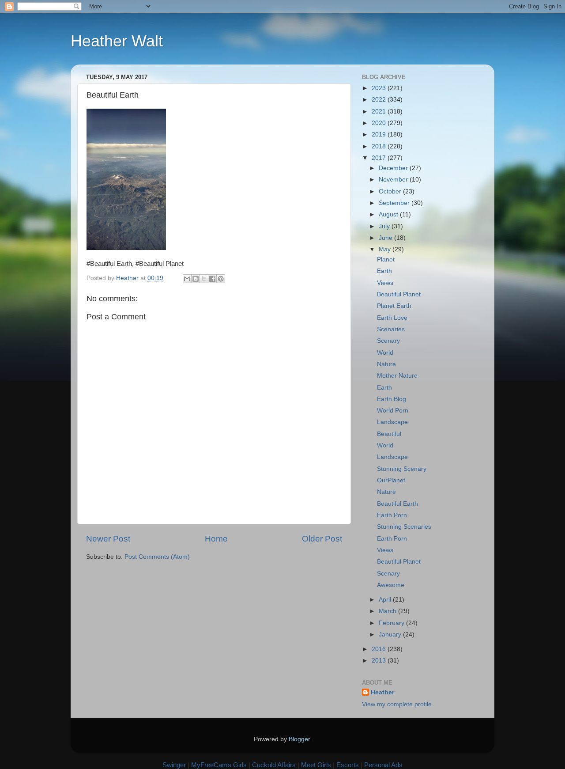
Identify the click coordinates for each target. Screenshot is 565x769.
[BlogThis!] (195, 278)
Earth (384, 271)
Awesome (390, 585)
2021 (380, 111)
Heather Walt (117, 41)
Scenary (388, 340)
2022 (380, 99)
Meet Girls (316, 765)
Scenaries (391, 329)
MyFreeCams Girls (219, 765)
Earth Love (392, 317)
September (395, 203)
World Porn (392, 410)
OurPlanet (391, 480)
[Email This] (187, 278)
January (391, 634)
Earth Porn (392, 515)
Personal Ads (383, 765)
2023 (380, 88)
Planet (386, 259)
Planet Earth (394, 306)
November (394, 179)
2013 (380, 660)
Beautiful (389, 434)
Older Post (322, 538)
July (385, 226)
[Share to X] (204, 278)
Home (216, 538)
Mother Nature (397, 375)
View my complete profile (397, 704)
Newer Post (108, 538)
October (391, 191)
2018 (380, 146)
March (388, 611)
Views (385, 283)
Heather (382, 692)
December (394, 168)
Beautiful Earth (397, 503)
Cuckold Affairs (274, 765)
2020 (380, 123)
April (386, 599)
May (385, 249)
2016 (380, 649)
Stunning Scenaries (404, 526)
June (386, 238)
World (385, 352)
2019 (380, 134)
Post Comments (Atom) (157, 556)
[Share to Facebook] (212, 278)
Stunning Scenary (401, 469)
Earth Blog (391, 399)
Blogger (299, 739)
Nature (386, 364)
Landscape (392, 422)
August (389, 214)
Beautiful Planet (399, 294)
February (392, 623)
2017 (380, 158)
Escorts (347, 765)
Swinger (174, 765)
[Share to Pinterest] (220, 278)
